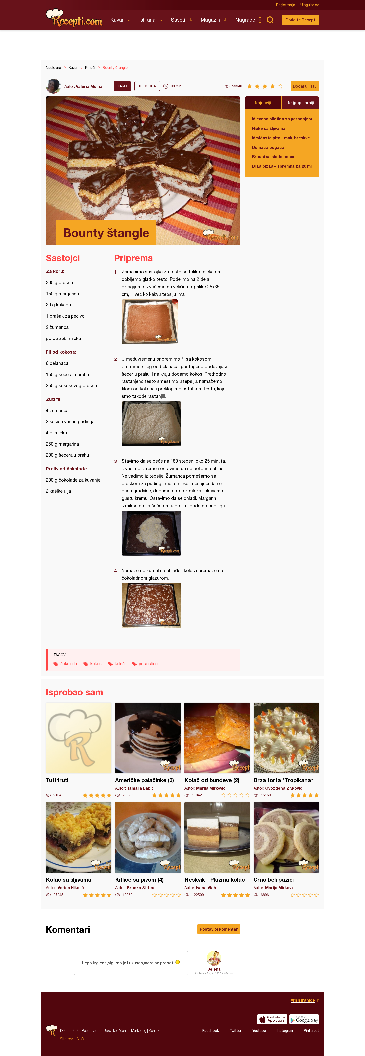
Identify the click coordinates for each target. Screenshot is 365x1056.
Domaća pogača (268, 147)
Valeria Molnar (90, 86)
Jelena (214, 969)
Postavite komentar (219, 929)
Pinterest (311, 1031)
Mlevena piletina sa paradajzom (282, 118)
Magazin (210, 20)
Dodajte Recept (300, 19)
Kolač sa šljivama (78, 849)
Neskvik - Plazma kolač (217, 849)
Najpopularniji (301, 102)
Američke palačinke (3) (148, 750)
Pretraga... (269, 19)
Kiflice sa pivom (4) (148, 849)
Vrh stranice (303, 1000)
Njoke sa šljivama (268, 128)
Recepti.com (74, 18)
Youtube (259, 1031)
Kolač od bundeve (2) (217, 750)
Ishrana (147, 20)
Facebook (210, 1031)
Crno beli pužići (286, 849)
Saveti (178, 20)
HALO (79, 1039)
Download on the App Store (272, 1019)
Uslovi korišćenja (115, 1030)
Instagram (285, 1031)
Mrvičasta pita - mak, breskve (281, 137)
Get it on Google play (304, 1019)
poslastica (148, 663)
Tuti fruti (78, 750)
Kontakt (154, 1030)
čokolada (68, 663)
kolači (120, 663)
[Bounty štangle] (175, 321)
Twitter (235, 1031)
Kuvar (117, 20)
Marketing (138, 1030)
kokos (96, 663)
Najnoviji (263, 102)
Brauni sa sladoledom (273, 156)
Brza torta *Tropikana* (286, 750)
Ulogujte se (309, 5)
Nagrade (245, 20)
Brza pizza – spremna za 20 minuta (282, 166)
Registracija (285, 5)
